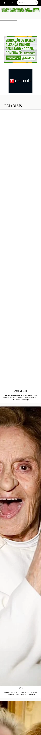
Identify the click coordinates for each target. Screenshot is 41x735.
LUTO (21, 687)
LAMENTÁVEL (20, 390)
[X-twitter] (12, 2)
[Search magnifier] (35, 2)
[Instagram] (8, 2)
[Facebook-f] (5, 2)
